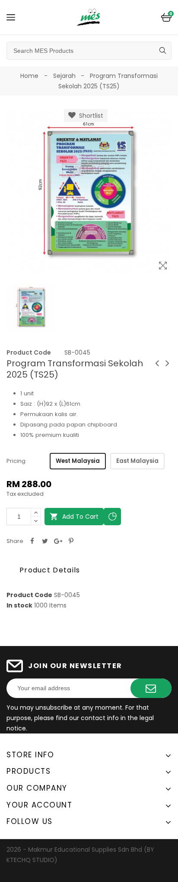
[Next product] (167, 363)
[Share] (31, 541)
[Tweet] (44, 541)
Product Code (28, 352)
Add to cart (74, 516)
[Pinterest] (70, 541)
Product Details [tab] (49, 570)
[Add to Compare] (112, 516)
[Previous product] (157, 363)
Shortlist (89, 115)
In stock (19, 605)
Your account (39, 805)
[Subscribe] (151, 688)
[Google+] (57, 541)
